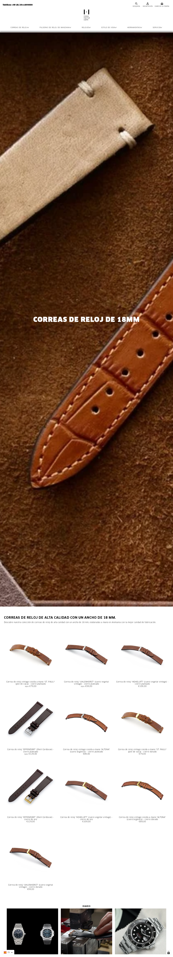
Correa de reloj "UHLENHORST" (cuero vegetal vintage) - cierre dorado (30, 886)
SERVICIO (156, 27)
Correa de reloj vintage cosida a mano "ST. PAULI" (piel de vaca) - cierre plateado (30, 683)
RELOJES (85, 27)
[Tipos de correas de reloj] (86, 931)
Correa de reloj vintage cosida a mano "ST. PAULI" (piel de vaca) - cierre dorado (142, 750)
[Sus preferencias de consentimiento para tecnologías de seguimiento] (168, 952)
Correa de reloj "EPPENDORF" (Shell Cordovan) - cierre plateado (30, 750)
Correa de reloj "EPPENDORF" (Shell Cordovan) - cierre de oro (30, 818)
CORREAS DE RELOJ (19, 27)
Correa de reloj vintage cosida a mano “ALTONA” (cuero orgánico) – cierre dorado (142, 818)
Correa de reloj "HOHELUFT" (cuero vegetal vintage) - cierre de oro (86, 818)
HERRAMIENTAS (133, 27)
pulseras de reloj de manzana (54, 27)
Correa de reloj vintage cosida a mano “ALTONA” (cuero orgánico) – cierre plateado (86, 750)
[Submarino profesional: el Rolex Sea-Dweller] (140, 931)
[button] (8, 952)
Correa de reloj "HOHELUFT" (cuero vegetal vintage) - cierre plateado (142, 683)
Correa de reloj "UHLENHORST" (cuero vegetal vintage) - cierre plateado (86, 683)
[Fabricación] (86, 17)
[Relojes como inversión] (32, 931)
